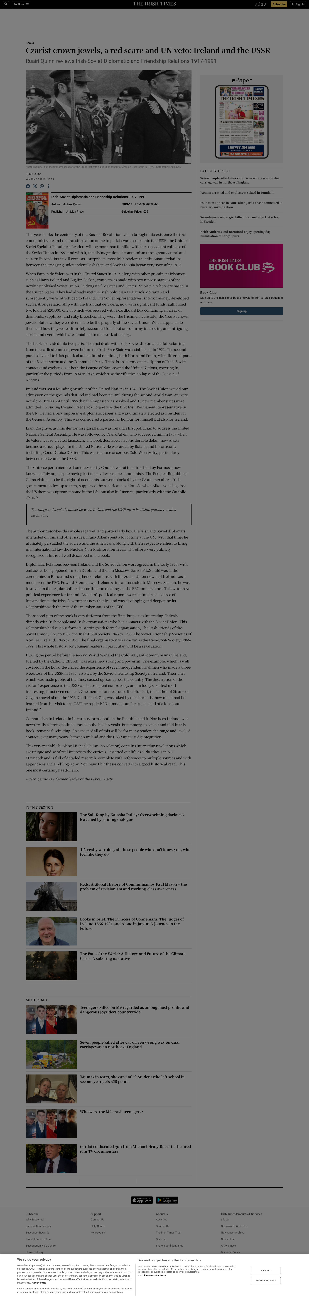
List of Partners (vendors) (152, 1275)
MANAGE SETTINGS (266, 1280)
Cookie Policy (39, 1282)
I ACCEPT (266, 1270)
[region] (154, 1276)
